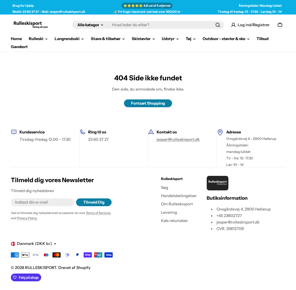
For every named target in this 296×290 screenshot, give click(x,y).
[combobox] (148, 25)
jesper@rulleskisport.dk (178, 139)
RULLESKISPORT (40, 267)
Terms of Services (98, 213)
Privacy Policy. (27, 218)
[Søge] (217, 25)
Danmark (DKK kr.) (34, 243)
